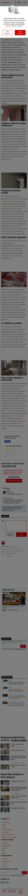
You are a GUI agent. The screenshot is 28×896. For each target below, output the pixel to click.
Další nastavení (7, 32)
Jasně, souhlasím (20, 32)
